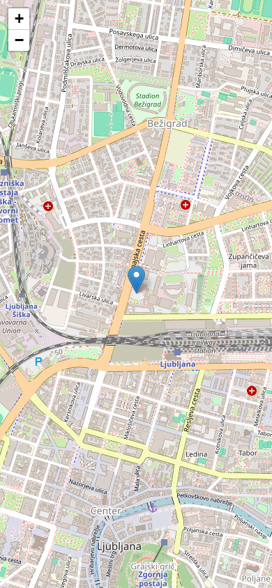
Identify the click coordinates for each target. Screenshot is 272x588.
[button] (136, 279)
